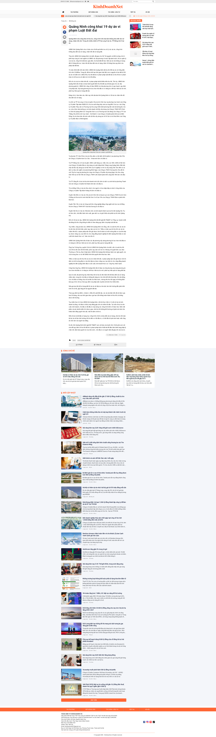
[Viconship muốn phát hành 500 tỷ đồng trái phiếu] (71, 675)
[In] (64, 42)
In (116, 344)
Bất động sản (65, 370)
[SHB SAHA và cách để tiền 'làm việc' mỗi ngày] (71, 463)
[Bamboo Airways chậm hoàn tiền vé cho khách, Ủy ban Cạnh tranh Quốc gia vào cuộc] (71, 539)
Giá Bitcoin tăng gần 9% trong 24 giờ (95, 549)
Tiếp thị (90, 467)
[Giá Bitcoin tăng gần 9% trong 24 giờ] (71, 554)
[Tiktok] (154, 722)
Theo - (115, 335)
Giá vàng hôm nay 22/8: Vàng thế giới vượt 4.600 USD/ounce (88, 16)
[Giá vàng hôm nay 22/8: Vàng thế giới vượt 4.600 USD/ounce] (71, 433)
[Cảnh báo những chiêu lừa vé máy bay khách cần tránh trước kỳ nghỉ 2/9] (71, 417)
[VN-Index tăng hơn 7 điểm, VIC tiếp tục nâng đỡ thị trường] (71, 598)
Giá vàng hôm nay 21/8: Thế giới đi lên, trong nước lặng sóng (103, 564)
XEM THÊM (94, 700)
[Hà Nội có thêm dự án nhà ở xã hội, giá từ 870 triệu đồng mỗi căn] (76, 362)
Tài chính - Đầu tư (92, 407)
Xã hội (89, 423)
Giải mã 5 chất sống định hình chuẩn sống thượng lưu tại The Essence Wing (128, 16)
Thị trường (91, 436)
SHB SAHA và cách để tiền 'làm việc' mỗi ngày (98, 458)
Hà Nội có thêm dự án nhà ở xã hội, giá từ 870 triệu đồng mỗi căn (76, 376)
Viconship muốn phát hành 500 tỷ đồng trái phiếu (99, 670)
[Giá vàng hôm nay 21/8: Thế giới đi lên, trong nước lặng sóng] (71, 569)
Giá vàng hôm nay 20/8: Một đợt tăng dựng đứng (99, 655)
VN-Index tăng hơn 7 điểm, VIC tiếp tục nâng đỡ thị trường (102, 593)
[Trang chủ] (63, 12)
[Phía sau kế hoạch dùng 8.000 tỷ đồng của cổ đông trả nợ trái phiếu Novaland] (71, 644)
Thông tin (91, 453)
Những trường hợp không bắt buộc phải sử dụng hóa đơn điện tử (104, 578)
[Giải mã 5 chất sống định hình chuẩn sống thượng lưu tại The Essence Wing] (71, 447)
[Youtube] (151, 722)
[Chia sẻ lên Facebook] (64, 32)
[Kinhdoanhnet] (108, 6)
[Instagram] (147, 722)
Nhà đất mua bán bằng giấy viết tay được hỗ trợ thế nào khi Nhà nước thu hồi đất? (107, 376)
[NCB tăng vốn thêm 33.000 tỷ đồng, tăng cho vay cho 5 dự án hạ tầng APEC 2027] (71, 613)
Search (153, 1)
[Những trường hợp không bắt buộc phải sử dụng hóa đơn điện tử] (71, 584)
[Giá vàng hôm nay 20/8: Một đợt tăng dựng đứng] (71, 660)
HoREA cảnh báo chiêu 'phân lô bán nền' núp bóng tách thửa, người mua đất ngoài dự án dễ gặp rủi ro (138, 376)
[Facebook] (144, 722)
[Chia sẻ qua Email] (64, 37)
